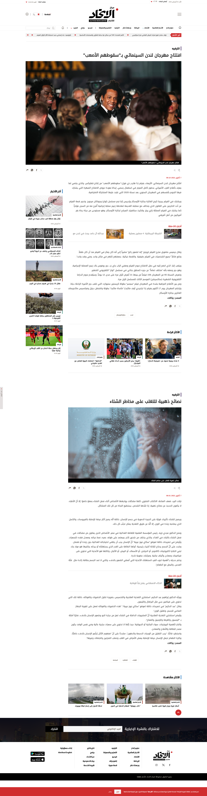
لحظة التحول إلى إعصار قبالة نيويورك (88, 706)
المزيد (75, 28)
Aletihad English (65, 752)
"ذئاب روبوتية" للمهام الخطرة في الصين (125, 706)
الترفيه (117, 28)
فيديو (90, 28)
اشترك (54, 729)
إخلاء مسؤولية (66, 748)
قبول (117, 791)
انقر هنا (150, 792)
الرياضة (136, 28)
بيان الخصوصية (88, 761)
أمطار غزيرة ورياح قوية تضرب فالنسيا (165, 706)
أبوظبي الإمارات (160, 1)
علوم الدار (169, 28)
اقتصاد (146, 28)
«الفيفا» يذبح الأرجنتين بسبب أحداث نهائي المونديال (125, 362)
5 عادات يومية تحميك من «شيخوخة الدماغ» (163, 361)
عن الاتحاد (90, 757)
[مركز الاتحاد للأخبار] (103, 14)
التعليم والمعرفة (105, 28)
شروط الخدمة (89, 765)
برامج (83, 28)
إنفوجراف (113, 761)
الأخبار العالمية (157, 28)
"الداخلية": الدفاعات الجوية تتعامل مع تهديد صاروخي (88, 362)
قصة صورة (113, 765)
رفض (110, 791)
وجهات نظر (127, 28)
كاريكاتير (90, 748)
